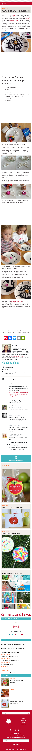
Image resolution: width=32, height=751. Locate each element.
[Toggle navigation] (29, 3)
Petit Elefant (12, 405)
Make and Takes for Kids (16, 356)
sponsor (11, 373)
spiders (6, 373)
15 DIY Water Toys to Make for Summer (12, 573)
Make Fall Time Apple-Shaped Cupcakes (11, 672)
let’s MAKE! (16, 744)
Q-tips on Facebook (16, 301)
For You (12, 689)
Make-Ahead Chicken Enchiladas (9, 656)
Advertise (23, 720)
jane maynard (12, 414)
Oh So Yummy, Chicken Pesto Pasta (10, 660)
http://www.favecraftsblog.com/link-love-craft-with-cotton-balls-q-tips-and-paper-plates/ (19, 394)
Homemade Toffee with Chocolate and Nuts (12, 645)
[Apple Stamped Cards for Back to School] (16, 518)
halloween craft (20, 372)
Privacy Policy (23, 725)
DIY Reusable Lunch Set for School (16, 692)
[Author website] (7, 363)
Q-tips (27, 18)
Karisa (10, 383)
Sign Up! (16, 626)
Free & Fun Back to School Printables (11, 467)
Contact (23, 722)
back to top (23, 749)
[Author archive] (3, 363)
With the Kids (6, 8)
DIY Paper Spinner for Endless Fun (11, 533)
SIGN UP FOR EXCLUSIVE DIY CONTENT (16, 737)
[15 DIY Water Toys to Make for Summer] (16, 591)
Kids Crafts (7, 370)
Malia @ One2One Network (16, 434)
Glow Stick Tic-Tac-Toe (7, 668)
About (23, 718)
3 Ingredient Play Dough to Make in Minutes (12, 648)
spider (13, 15)
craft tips (6, 372)
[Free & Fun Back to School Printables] (16, 485)
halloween (12, 372)
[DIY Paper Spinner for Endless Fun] (16, 551)
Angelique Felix (13, 424)
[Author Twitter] (11, 363)
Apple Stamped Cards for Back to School (12, 507)
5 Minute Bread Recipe (7, 664)
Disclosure (23, 724)
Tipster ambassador (14, 20)
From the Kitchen (5, 643)
